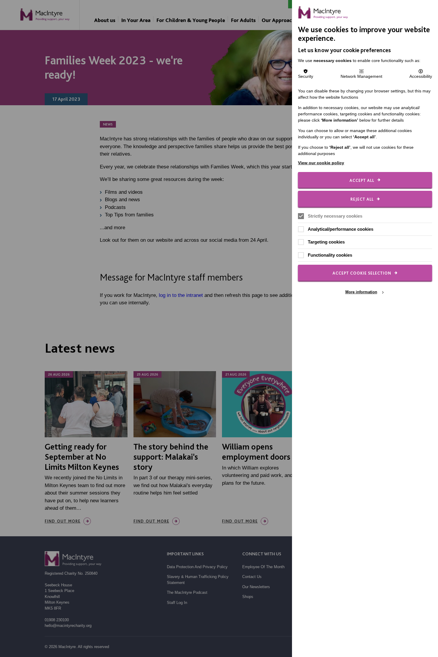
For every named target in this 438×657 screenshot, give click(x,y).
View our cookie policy (321, 162)
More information (361, 292)
